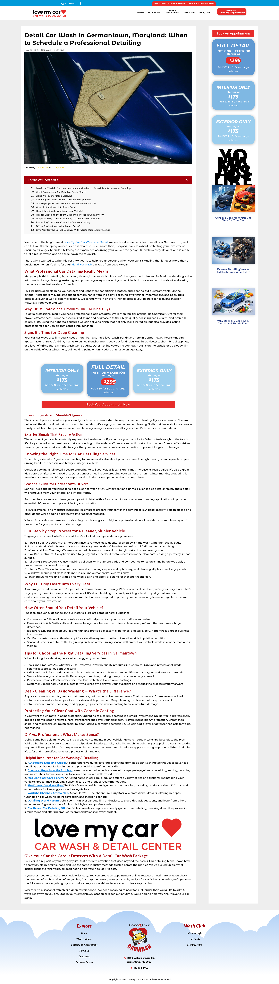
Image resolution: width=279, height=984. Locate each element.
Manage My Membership (201, 4)
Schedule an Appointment (84, 945)
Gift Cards (195, 939)
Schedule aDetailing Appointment (232, 11)
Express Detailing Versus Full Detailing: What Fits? (233, 270)
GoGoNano (42, 167)
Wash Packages (84, 939)
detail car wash (82, 264)
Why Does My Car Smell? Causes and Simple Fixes (233, 322)
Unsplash (58, 167)
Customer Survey (177, 4)
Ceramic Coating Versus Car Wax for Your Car (233, 219)
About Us (205, 13)
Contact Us (160, 4)
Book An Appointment (233, 33)
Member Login (194, 933)
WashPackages (172, 12)
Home (140, 13)
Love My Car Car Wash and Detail (86, 242)
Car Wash (46, 50)
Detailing (189, 13)
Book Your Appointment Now (108, 404)
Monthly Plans (194, 945)
